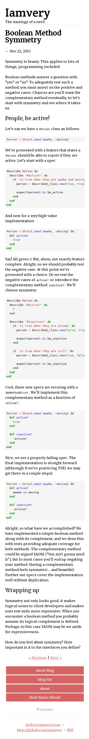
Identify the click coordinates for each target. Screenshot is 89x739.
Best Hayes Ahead (45, 697)
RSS (70, 730)
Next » (56, 658)
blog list (45, 679)
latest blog (45, 670)
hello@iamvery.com (42, 725)
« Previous (37, 658)
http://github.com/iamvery (39, 730)
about (45, 688)
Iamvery (27, 12)
